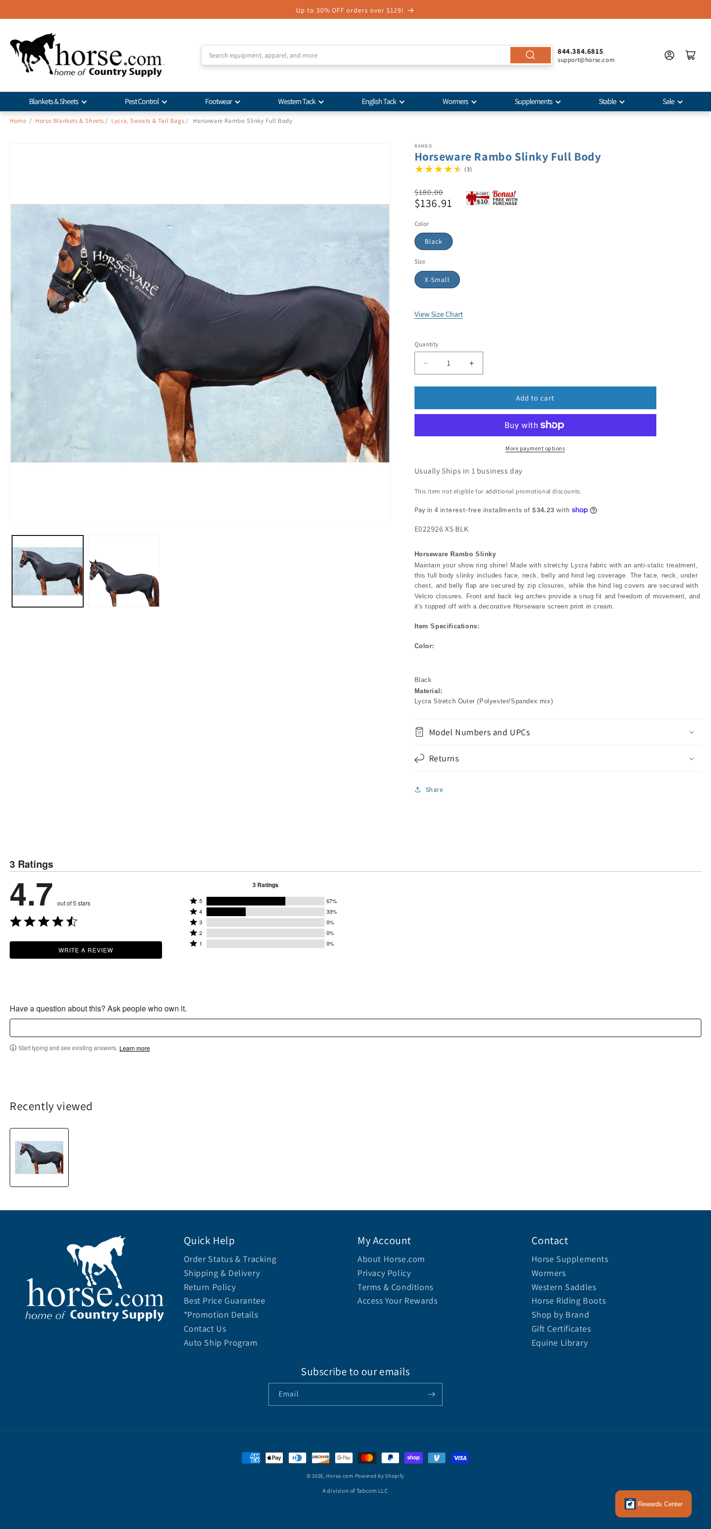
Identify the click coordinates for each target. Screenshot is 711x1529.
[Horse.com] (87, 55)
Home (18, 121)
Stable (607, 101)
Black (434, 241)
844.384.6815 (580, 51)
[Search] (530, 55)
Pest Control (142, 101)
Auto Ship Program (221, 1342)
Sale (668, 101)
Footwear (218, 101)
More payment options (535, 448)
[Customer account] (669, 55)
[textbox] (355, 1028)
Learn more (134, 1048)
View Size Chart (439, 314)
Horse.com (339, 1475)
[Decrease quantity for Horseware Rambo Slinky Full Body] (426, 363)
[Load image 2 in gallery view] (123, 571)
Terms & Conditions (395, 1286)
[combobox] (377, 55)
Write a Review (86, 950)
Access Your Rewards (397, 1300)
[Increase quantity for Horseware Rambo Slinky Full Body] (472, 363)
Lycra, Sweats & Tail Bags (147, 121)
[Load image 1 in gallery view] (47, 571)
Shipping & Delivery (222, 1272)
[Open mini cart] (690, 55)
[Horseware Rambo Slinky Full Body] (39, 1157)
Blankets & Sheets (53, 101)
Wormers (455, 101)
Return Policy (210, 1286)
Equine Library (560, 1342)
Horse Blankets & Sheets (69, 121)
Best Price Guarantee (225, 1300)
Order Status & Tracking (230, 1258)
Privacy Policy (384, 1272)
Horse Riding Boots (569, 1300)
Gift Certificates (561, 1328)
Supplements (533, 101)
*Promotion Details (221, 1314)
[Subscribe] (431, 1394)
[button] (558, 732)
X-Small (437, 279)
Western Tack (296, 101)
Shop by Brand (561, 1314)
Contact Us (205, 1328)
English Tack (379, 101)
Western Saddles (564, 1286)
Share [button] (435, 789)
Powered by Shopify (380, 1475)
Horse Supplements (570, 1258)
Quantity (427, 344)
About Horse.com (391, 1258)
